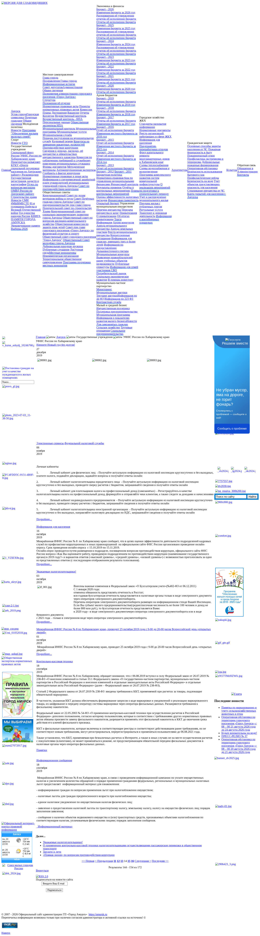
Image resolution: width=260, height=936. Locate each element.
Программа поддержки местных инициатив (67, 264)
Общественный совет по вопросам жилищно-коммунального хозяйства (68, 221)
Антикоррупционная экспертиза (76, 169)
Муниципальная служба (57, 134)
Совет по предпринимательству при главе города (67, 203)
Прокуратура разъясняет (25, 162)
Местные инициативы (62, 252)
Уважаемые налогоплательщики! (56, 571)
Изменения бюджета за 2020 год (115, 88)
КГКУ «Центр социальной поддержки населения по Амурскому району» (26, 170)
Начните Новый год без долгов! (55, 344)
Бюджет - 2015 (105, 139)
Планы (47, 112)
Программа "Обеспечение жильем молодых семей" (24, 133)
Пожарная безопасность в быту (203, 151)
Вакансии (73, 112)
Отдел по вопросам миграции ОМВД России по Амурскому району (24, 189)
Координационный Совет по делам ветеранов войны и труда (64, 197)
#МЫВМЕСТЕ (20, 203)
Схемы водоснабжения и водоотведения (154, 170)
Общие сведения (21, 122)
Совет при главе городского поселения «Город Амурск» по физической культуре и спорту (68, 230)
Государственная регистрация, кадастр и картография (25, 181)
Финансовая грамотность (123, 200)
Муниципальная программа (113, 314)
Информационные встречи (59, 84)
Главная (6, 169)
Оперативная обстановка (202, 168)
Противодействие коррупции (60, 147)
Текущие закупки (106, 295)
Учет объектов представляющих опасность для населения (203, 184)
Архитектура (179, 169)
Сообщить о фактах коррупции (61, 173)
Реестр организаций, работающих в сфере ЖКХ (155, 135)
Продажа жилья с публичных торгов (150, 205)
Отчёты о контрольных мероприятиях (115, 189)
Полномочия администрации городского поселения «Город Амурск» (67, 95)
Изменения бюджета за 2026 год (115, 12)
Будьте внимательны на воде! (239, 732)
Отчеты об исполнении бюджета (116, 22)
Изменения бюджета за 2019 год (115, 104)
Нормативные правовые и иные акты (65, 176)
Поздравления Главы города (60, 80)
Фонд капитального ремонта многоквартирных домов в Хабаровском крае (154, 157)
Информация (104, 222)
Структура (49, 99)
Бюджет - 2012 (105, 171)
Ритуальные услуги (151, 209)
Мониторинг (104, 289)
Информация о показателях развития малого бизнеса (112, 319)
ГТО (25, 142)
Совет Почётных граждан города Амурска (68, 200)
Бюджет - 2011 (123, 171)
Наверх (5, 932)
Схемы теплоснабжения (153, 165)
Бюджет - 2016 (105, 127)
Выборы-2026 (19, 228)
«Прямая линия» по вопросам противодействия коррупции (79, 854)
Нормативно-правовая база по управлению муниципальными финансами (115, 181)
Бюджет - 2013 (105, 165)
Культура (231, 169)
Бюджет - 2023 (105, 57)
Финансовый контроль (124, 184)
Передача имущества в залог (114, 211)
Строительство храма (24, 197)
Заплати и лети (52, 851)
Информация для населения (149, 141)
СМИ (25, 200)
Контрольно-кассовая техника (54, 661)
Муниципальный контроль (59, 128)
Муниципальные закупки (111, 292)
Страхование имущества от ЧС (206, 190)
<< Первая (88, 860)
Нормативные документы (155, 130)
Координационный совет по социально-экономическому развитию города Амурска (66, 214)
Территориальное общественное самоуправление (62, 261)
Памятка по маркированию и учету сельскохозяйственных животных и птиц (239, 710)
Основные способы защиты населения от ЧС (204, 148)
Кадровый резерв (62, 141)
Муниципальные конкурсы (112, 254)
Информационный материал (54, 826)
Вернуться (42, 870)
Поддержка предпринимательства (116, 311)
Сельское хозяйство (108, 327)
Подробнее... (44, 519)
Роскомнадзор (30, 174)
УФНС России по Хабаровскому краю (26, 157)
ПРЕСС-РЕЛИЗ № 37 (234, 736)
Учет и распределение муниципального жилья (153, 199)
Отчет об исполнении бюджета (115, 142)
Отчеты (84, 112)
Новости (16, 130)
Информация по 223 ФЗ (118, 298)
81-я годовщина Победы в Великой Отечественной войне (26, 208)
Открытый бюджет (107, 203)
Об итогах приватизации (112, 218)
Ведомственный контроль (70, 115)
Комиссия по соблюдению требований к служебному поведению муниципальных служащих (67, 160)
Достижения (59, 112)
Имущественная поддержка (113, 308)
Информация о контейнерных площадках (155, 219)
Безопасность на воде (200, 181)
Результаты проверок (109, 187)
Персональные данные (56, 122)
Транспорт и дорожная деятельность (153, 214)
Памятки (41, 750)
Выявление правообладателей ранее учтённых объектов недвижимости (114, 260)
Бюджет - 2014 (105, 152)
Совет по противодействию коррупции (66, 187)
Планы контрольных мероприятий (117, 192)
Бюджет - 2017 (105, 117)
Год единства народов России (23, 214)
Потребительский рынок (111, 273)
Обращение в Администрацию (247, 170)
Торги (118, 219)
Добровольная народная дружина (63, 246)
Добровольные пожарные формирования (203, 164)
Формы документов (55, 166)
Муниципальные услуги (72, 131)
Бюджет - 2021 (105, 76)
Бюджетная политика (109, 174)
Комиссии (86, 109)
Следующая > (143, 860)
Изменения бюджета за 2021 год (115, 79)
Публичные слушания (56, 249)
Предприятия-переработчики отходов (153, 148)
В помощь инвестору (120, 279)
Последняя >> (160, 860)
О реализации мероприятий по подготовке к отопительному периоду (154, 189)
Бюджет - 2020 (105, 85)
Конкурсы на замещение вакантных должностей (66, 143)
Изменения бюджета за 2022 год (115, 69)
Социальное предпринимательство (110, 332)
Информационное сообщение (54, 760)
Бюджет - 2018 (105, 107)
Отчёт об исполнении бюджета (115, 130)
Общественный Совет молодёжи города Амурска (66, 241)
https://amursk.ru (98, 914)
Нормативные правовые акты (61, 106)
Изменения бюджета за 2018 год (115, 114)
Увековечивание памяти (25, 225)
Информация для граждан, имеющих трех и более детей (115, 241)
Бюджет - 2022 (105, 66)
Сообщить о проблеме (232, 428)
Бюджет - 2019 (105, 98)
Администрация (72, 87)
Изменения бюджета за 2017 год (115, 123)
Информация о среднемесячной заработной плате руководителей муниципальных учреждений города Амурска (69, 182)
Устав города (19, 114)
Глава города (50, 77)
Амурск (15, 111)
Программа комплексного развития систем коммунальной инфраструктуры (155, 179)
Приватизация (128, 212)
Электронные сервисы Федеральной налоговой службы (70, 443)
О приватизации (106, 216)
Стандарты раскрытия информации (152, 125)
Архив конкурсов (123, 222)
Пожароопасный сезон (201, 155)
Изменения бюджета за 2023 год (115, 60)
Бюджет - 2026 (105, 9)
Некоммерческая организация (61, 255)
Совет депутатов (53, 87)
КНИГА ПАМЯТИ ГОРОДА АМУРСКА (26, 219)
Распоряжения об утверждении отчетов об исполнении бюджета (116, 17)
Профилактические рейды (203, 177)
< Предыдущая (104, 860)
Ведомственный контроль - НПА (63, 119)
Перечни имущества (108, 209)
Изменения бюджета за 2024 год (115, 44)
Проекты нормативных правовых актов (66, 108)
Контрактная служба (108, 302)
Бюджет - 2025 (105, 25)
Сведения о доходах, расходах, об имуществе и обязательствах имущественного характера (63, 154)
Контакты (243, 174)
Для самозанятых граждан (112, 324)
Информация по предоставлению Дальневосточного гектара (112, 248)
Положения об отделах (56, 103)
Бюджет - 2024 (105, 41)
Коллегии (48, 115)
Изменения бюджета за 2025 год (115, 28)
